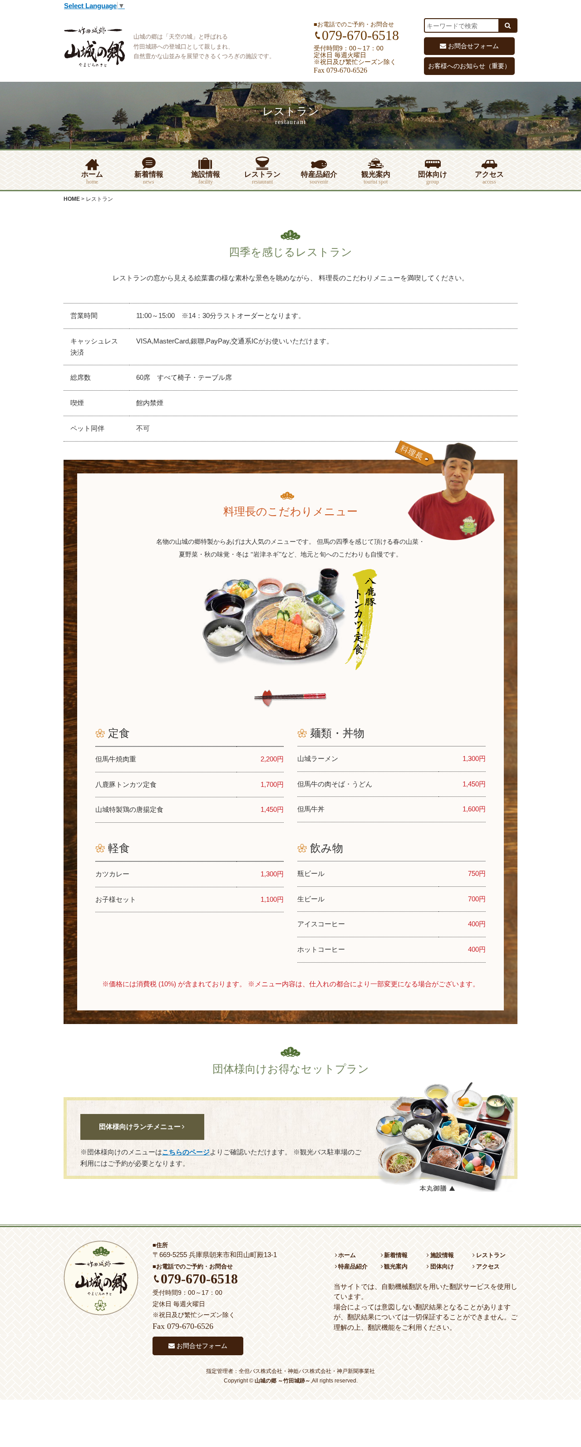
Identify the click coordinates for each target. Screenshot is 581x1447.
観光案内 (375, 177)
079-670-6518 (199, 1278)
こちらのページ (186, 1152)
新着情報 (148, 177)
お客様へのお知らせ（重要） (469, 66)
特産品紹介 (319, 177)
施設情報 (205, 177)
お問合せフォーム (473, 46)
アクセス (489, 177)
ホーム (92, 177)
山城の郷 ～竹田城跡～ (282, 1380)
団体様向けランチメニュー (140, 1126)
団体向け (432, 177)
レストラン (262, 177)
